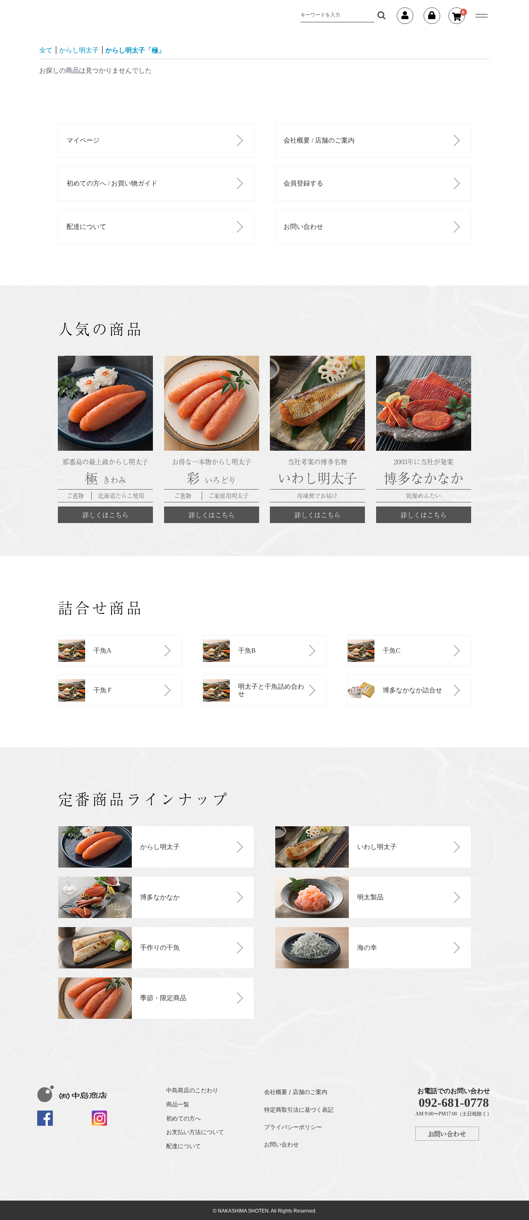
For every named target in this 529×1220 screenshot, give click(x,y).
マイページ (83, 140)
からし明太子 (79, 50)
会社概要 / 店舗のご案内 (319, 140)
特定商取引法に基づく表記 (299, 1109)
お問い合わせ (303, 226)
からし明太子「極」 (135, 50)
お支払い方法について (195, 1131)
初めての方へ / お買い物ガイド (112, 183)
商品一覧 (177, 1104)
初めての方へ (183, 1118)
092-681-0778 (454, 1102)
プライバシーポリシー (293, 1126)
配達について (86, 226)
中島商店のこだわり (192, 1090)
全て (45, 50)
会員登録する (303, 183)
